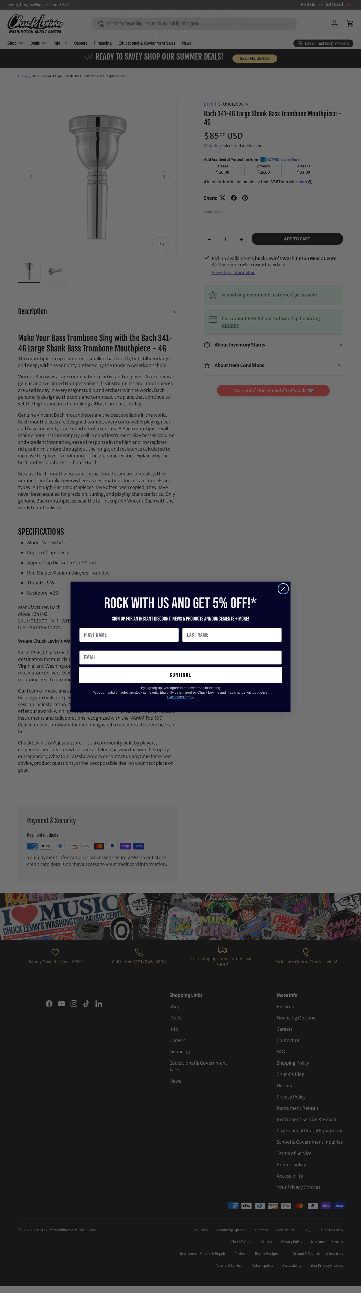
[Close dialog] (283, 589)
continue (180, 675)
